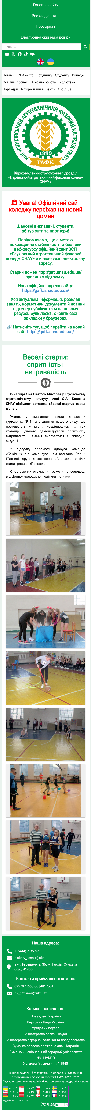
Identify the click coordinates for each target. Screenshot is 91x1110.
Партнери (10, 89)
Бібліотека (67, 82)
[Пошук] (85, 46)
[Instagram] (13, 54)
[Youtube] (7, 54)
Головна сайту (45, 5)
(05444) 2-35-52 (26, 951)
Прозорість (45, 26)
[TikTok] (26, 54)
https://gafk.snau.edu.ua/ (45, 290)
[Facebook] (20, 54)
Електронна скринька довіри (45, 37)
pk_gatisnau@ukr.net (30, 993)
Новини (9, 75)
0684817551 (44, 986)
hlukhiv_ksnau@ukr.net (32, 958)
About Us (64, 89)
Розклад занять (45, 15)
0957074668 (23, 986)
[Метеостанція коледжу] (32, 54)
